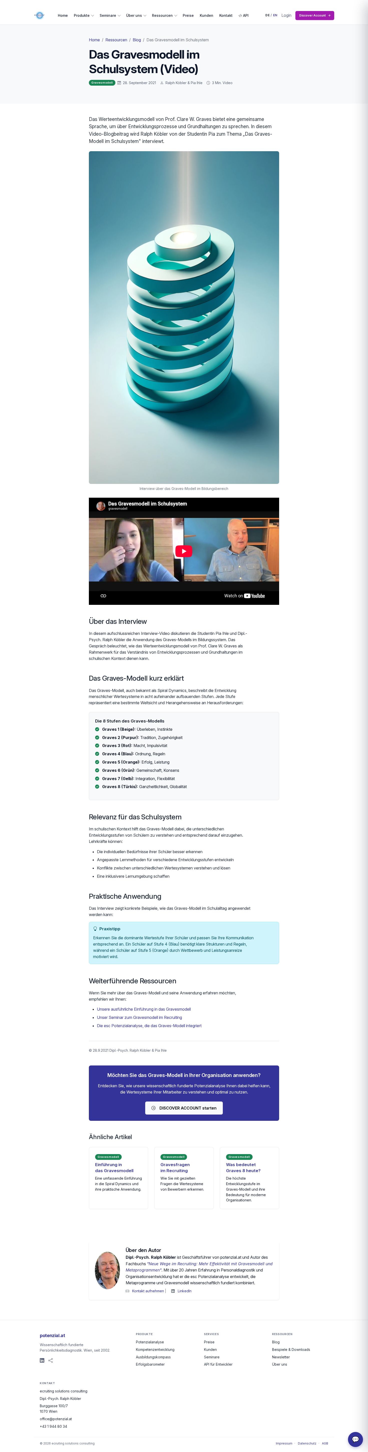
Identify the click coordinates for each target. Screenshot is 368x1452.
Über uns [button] (134, 15)
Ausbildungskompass (153, 1357)
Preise (188, 15)
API (245, 15)
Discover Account (314, 15)
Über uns (279, 1364)
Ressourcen (116, 39)
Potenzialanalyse (150, 1342)
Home (63, 15)
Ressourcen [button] (162, 15)
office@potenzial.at (56, 1419)
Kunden (206, 15)
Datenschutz (307, 1443)
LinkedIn (185, 1291)
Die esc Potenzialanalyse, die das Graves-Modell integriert (149, 1025)
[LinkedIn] (42, 1360)
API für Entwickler (218, 1364)
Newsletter (281, 1357)
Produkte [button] (82, 15)
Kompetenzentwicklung (155, 1349)
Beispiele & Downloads (291, 1349)
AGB (325, 1443)
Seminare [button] (108, 15)
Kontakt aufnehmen (148, 1291)
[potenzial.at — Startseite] (40, 16)
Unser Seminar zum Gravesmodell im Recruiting (139, 1017)
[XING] (50, 1360)
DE (267, 15)
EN (275, 15)
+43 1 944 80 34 (53, 1426)
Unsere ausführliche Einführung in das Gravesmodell (144, 1009)
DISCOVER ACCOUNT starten (188, 1108)
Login (286, 15)
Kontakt (226, 15)
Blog (137, 39)
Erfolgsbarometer (150, 1364)
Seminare (212, 1357)
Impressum (284, 1443)
